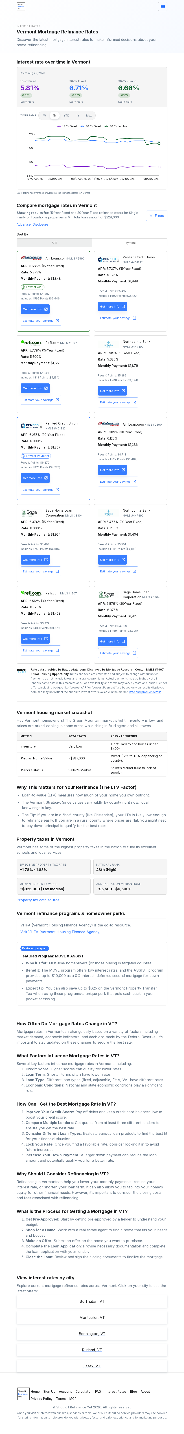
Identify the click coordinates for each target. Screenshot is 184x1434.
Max (89, 115)
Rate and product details (145, 692)
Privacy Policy (42, 1399)
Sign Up (49, 1391)
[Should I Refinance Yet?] (21, 6)
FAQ (98, 1391)
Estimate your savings (38, 320)
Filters (159, 216)
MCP (73, 1399)
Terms (61, 1399)
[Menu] (162, 6)
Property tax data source (38, 900)
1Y (77, 115)
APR (54, 242)
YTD (66, 115)
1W (44, 115)
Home (35, 1391)
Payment (130, 242)
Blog (133, 1391)
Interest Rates (116, 1391)
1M (55, 115)
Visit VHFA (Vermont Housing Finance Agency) (60, 932)
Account (65, 1391)
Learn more (27, 101)
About (145, 1391)
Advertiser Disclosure (32, 224)
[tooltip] (32, 287)
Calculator (83, 1391)
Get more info (32, 309)
